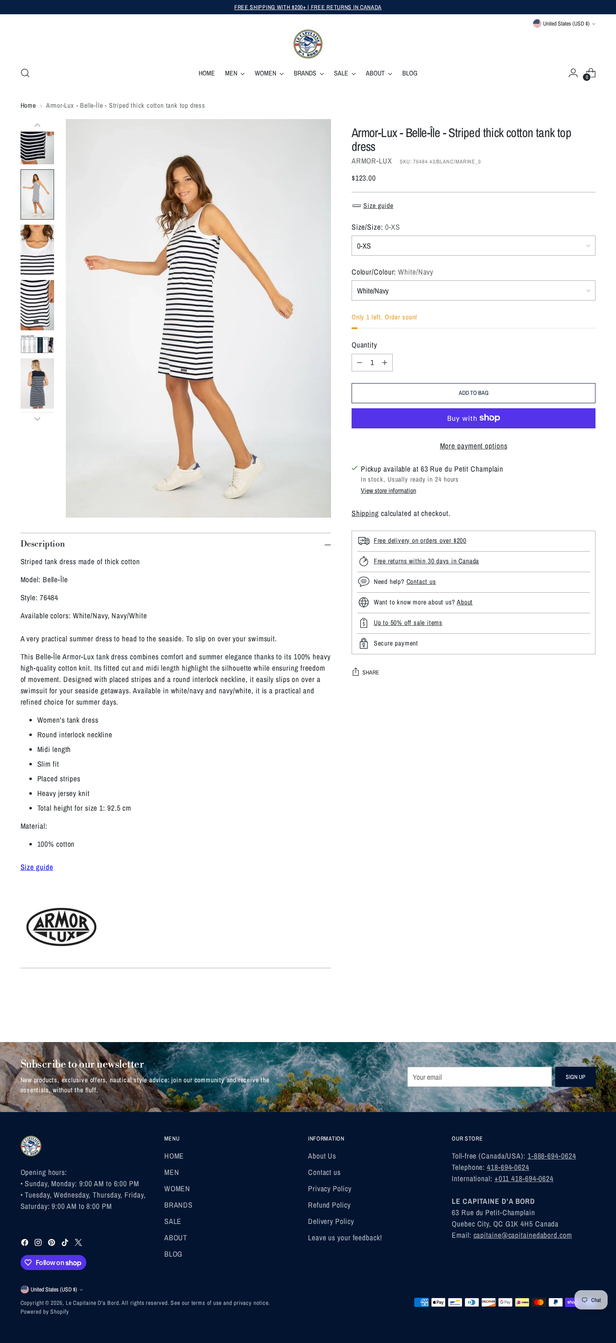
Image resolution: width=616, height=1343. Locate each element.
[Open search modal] (25, 73)
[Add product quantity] (384, 362)
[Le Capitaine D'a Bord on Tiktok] (66, 1244)
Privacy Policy (330, 1188)
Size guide (378, 205)
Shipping (365, 513)
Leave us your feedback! (345, 1237)
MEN (171, 1172)
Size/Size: (376, 226)
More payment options (473, 445)
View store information (388, 490)
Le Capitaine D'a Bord (92, 1303)
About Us (322, 1156)
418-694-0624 (508, 1167)
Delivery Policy (331, 1221)
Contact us (421, 581)
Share (370, 672)
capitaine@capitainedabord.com (523, 1235)
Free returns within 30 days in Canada (426, 560)
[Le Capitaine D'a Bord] (308, 44)
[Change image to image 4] (37, 139)
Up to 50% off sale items (408, 622)
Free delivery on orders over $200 (420, 540)
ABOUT (176, 1237)
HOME (174, 1156)
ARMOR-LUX (372, 161)
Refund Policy (329, 1205)
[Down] (37, 418)
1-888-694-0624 (552, 1156)
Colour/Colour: (393, 271)
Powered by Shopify (45, 1311)
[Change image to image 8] (37, 344)
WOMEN (177, 1188)
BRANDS (178, 1205)
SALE (173, 1221)
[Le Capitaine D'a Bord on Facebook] (26, 1244)
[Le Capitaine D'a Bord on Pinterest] (52, 1244)
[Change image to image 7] (37, 305)
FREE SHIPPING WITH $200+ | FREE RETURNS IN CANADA (308, 7)
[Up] (37, 125)
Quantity (364, 344)
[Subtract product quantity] (359, 362)
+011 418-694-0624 (524, 1178)
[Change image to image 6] (37, 250)
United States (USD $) (566, 23)
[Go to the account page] (573, 73)
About (465, 602)
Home (28, 105)
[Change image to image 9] (37, 383)
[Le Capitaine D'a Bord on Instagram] (39, 1244)
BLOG (173, 1254)
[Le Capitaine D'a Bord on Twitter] (79, 1244)
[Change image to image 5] (37, 194)
